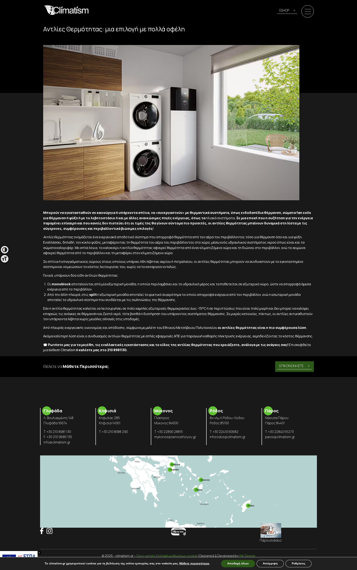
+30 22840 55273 (281, 431)
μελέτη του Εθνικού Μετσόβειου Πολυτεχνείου (181, 327)
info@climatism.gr (57, 442)
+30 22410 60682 (225, 431)
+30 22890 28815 (170, 431)
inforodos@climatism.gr (227, 437)
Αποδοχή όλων (238, 563)
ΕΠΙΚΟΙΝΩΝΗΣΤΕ (291, 366)
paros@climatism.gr (280, 437)
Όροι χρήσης (146, 555)
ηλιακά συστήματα (220, 218)
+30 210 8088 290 (115, 431)
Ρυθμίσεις (298, 563)
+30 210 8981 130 (58, 431)
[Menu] (308, 11)
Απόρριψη (270, 563)
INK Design (247, 555)
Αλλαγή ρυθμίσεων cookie (177, 555)
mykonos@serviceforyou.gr (175, 437)
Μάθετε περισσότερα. (194, 563)
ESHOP (284, 10)
